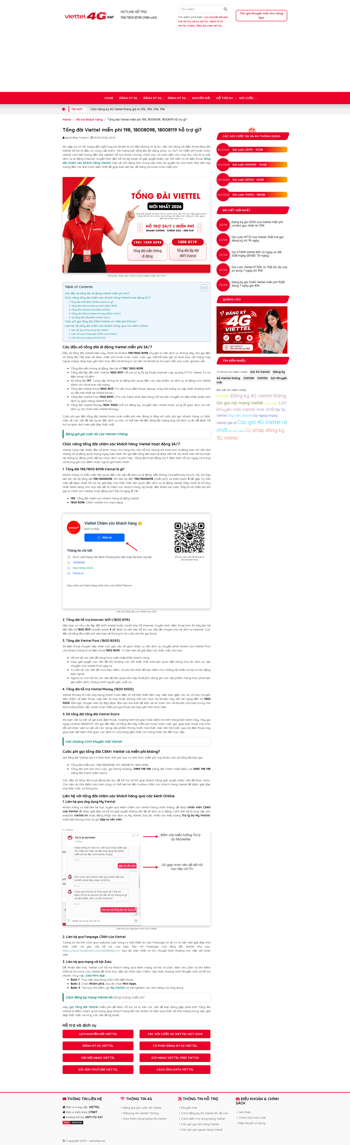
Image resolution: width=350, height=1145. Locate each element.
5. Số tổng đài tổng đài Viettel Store (89, 317)
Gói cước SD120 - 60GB (248, 179)
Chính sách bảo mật (252, 1117)
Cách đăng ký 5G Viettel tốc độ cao (204, 1113)
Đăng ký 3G (128, 98)
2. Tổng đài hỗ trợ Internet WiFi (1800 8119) (93, 305)
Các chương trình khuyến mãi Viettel (94, 741)
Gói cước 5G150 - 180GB (248, 194)
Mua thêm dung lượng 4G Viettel (144, 1118)
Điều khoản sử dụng (252, 1123)
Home (109, 98)
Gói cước (246, 98)
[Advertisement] (175, 61)
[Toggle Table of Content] (201, 287)
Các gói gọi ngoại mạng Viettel (201, 1129)
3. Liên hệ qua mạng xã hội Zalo (87, 337)
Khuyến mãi (201, 98)
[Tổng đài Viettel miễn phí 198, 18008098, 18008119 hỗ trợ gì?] (88, 15)
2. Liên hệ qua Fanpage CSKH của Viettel (93, 333)
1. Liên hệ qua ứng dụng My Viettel (88, 329)
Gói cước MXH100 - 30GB (249, 164)
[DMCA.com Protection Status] (73, 1122)
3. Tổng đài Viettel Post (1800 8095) (89, 309)
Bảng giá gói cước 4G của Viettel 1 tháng (96, 434)
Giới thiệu (245, 1112)
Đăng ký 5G (177, 98)
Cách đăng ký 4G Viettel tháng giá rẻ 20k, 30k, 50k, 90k (127, 109)
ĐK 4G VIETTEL (200, 21)
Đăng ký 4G (152, 98)
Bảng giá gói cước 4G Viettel (142, 1107)
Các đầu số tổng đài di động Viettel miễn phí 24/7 (97, 293)
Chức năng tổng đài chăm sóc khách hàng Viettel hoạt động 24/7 (108, 297)
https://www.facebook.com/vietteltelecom (91, 950)
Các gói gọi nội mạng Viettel (200, 1124)
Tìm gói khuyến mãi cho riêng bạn (261, 15)
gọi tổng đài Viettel (83, 1007)
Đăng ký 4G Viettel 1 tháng (141, 1113)
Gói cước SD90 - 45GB (247, 149)
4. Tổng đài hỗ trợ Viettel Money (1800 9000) (95, 313)
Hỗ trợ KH (224, 98)
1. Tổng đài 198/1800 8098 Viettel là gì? (91, 301)
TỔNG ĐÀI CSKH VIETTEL (209, 25)
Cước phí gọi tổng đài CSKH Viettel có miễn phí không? (101, 321)
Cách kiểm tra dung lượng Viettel (203, 1118)
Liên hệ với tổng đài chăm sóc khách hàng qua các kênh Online (106, 325)
